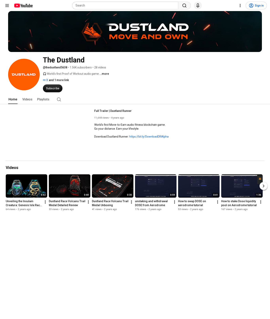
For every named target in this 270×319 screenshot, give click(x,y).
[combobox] (126, 5)
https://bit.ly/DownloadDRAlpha (149, 136)
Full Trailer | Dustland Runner (113, 110)
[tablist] (135, 99)
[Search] (184, 5)
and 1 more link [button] (59, 80)
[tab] (13, 99)
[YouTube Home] (23, 5)
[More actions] (45, 202)
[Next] (263, 186)
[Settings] (240, 5)
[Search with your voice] (198, 5)
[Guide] (7, 5)
